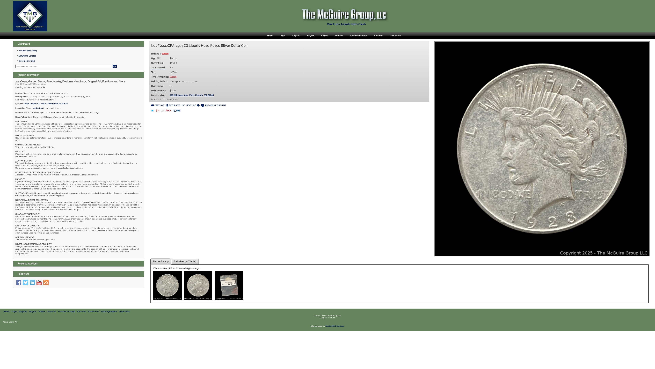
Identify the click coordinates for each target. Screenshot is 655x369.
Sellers (324, 36)
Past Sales (124, 311)
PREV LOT (159, 105)
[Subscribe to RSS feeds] (46, 282)
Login (282, 36)
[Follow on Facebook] (18, 282)
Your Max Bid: (158, 67)
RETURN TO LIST (177, 105)
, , (46, 103)
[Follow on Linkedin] (32, 282)
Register (296, 36)
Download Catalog (27, 56)
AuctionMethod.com (334, 326)
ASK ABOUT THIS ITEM (215, 105)
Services (339, 36)
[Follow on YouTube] (39, 282)
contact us (38, 108)
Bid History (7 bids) (185, 261)
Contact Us (395, 36)
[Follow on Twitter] (25, 282)
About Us (378, 36)
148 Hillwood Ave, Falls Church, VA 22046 (192, 95)
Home (270, 36)
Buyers (310, 36)
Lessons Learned (358, 36)
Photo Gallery (161, 261)
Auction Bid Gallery (28, 51)
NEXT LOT (191, 105)
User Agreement (109, 311)
